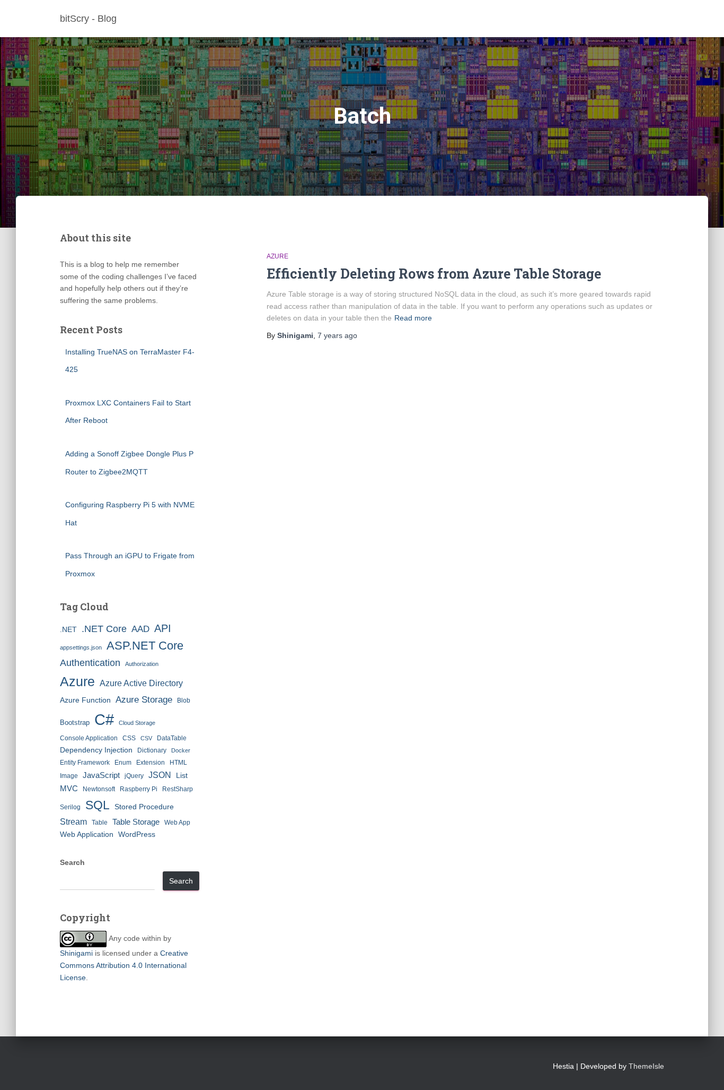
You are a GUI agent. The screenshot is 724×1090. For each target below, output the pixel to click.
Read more (413, 318)
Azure (77, 681)
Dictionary (151, 750)
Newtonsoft (99, 789)
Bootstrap (75, 722)
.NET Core (104, 629)
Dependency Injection (96, 750)
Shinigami (76, 953)
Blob (183, 700)
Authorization (141, 664)
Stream (73, 821)
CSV (146, 738)
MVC (69, 788)
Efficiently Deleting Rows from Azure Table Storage (434, 273)
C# (104, 719)
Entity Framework (85, 762)
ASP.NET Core (145, 645)
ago (337, 335)
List (182, 775)
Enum (122, 762)
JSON (159, 775)
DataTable (172, 738)
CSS (129, 738)
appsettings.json (81, 647)
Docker (180, 750)
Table (100, 822)
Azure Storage (144, 700)
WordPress (136, 834)
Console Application (89, 738)
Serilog (70, 807)
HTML (178, 762)
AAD (140, 629)
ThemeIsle (646, 1066)
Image (69, 776)
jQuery (134, 776)
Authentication (90, 663)
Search (72, 862)
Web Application (86, 834)
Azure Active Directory (141, 683)
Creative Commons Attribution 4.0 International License (124, 965)
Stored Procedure (144, 806)
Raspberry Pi (138, 789)
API (162, 628)
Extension (150, 762)
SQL (97, 805)
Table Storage (136, 821)
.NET (68, 629)
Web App (177, 822)
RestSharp (177, 789)
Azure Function (85, 700)
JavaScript (101, 775)
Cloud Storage (137, 723)
